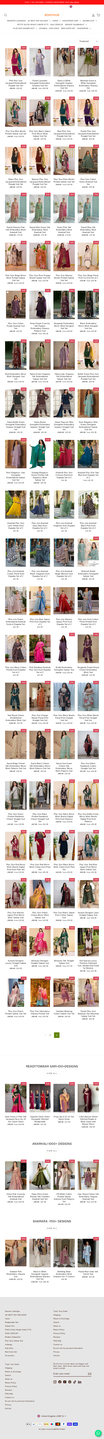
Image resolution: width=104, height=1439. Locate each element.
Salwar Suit (89, 21)
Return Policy (59, 1330)
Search (56, 1322)
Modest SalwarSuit (75, 24)
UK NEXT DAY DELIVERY (38, 21)
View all (52, 1073)
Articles (56, 1356)
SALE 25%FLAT (56, 24)
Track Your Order (60, 1311)
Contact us (57, 1344)
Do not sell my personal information (68, 1348)
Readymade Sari (71, 21)
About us (57, 1326)
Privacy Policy (59, 1333)
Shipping (56, 1315)
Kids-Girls (54, 28)
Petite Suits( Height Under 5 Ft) (32, 24)
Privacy (56, 1352)
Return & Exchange (61, 1319)
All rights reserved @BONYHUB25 (52, 1429)
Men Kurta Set (68, 28)
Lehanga (43, 28)
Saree (56, 21)
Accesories (83, 28)
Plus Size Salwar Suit (24, 28)
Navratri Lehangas (16, 21)
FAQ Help (57, 1341)
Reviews (56, 1337)
